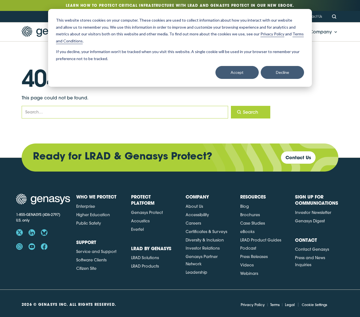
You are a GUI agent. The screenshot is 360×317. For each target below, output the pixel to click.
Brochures (250, 214)
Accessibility (197, 214)
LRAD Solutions (145, 257)
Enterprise (85, 206)
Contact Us (312, 16)
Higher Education (93, 214)
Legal (290, 304)
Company (321, 32)
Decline (282, 72)
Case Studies (252, 223)
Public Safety (88, 223)
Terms (275, 304)
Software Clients (91, 260)
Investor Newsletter (313, 212)
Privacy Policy (253, 304)
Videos (247, 265)
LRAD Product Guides (260, 240)
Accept (237, 72)
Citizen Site (86, 268)
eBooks (247, 231)
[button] (321, 31)
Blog (244, 206)
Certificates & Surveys (206, 231)
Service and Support (96, 251)
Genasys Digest (310, 221)
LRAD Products (145, 266)
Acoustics (140, 221)
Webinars (249, 273)
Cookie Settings (314, 305)
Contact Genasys (312, 249)
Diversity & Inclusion (205, 240)
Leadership (196, 272)
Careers (193, 223)
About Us (194, 206)
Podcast (248, 248)
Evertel (137, 229)
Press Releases (254, 256)
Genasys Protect (147, 212)
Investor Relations (203, 248)
